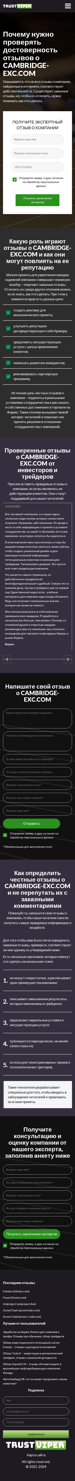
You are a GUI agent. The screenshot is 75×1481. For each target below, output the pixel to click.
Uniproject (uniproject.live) (19, 1304)
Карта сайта (36, 1455)
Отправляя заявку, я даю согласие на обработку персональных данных (41, 182)
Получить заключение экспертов (37, 200)
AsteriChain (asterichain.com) (21, 1310)
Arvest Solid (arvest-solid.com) (22, 1316)
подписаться (36, 1434)
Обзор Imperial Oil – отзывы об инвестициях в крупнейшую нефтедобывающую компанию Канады (32, 1368)
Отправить (31, 823)
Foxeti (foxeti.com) (14, 1297)
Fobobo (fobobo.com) (16, 1291)
